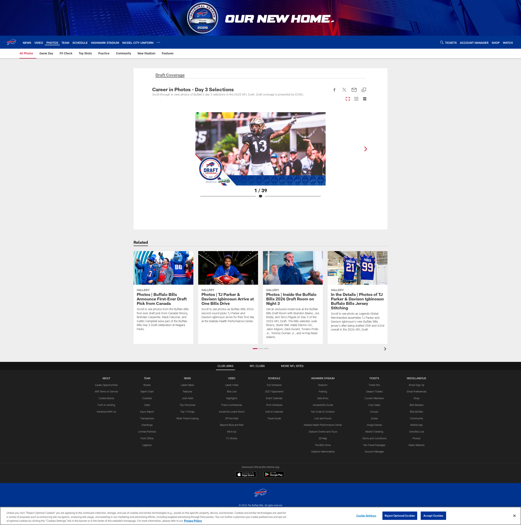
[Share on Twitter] (344, 92)
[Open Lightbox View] (260, 157)
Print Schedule (274, 404)
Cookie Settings (366, 515)
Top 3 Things (187, 411)
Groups (374, 411)
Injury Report (147, 411)
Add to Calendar (274, 411)
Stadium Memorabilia (323, 451)
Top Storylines (187, 404)
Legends (147, 445)
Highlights (231, 398)
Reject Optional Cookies (400, 515)
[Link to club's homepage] (11, 42)
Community (416, 418)
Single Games (374, 424)
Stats (147, 404)
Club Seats (374, 404)
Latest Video (232, 384)
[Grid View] (356, 99)
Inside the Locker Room (232, 411)
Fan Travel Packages (374, 445)
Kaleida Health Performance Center (323, 424)
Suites (374, 418)
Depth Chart (147, 391)
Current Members (374, 398)
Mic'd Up (231, 431)
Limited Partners (147, 431)
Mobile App (416, 424)
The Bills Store (323, 445)
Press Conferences (231, 404)
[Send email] (354, 92)
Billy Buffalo (416, 411)
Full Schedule (274, 384)
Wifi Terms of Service (106, 391)
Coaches (147, 398)
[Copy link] (364, 90)
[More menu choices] (158, 42)
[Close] (514, 515)
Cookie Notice (106, 398)
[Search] (441, 42)
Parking (323, 391)
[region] (260, 516)
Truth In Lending (106, 404)
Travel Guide (274, 418)
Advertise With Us (106, 411)
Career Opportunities (106, 384)
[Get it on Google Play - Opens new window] (274, 476)
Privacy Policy (193, 520)
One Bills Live (416, 431)
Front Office (147, 438)
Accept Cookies (433, 515)
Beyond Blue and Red (231, 424)
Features (187, 391)
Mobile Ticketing (374, 431)
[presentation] (385, 349)
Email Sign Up (416, 384)
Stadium (322, 384)
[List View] (365, 99)
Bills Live (231, 391)
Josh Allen (187, 398)
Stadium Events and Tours (323, 431)
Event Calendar (274, 398)
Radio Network (417, 445)
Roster (147, 384)
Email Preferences (416, 391)
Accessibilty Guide (323, 404)
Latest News (187, 384)
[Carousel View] (348, 99)
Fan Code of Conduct (323, 411)
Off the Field (231, 418)
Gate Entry (322, 398)
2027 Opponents (274, 391)
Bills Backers (417, 404)
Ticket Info (374, 384)
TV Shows (231, 438)
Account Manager (374, 451)
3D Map (323, 438)
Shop (416, 398)
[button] (255, 348)
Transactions (147, 418)
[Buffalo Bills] (260, 493)
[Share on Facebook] (334, 92)
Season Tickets (374, 391)
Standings (147, 424)
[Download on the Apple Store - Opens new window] (246, 474)
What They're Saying (187, 418)
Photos (416, 438)
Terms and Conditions (374, 438)
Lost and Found (322, 418)
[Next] (365, 148)
